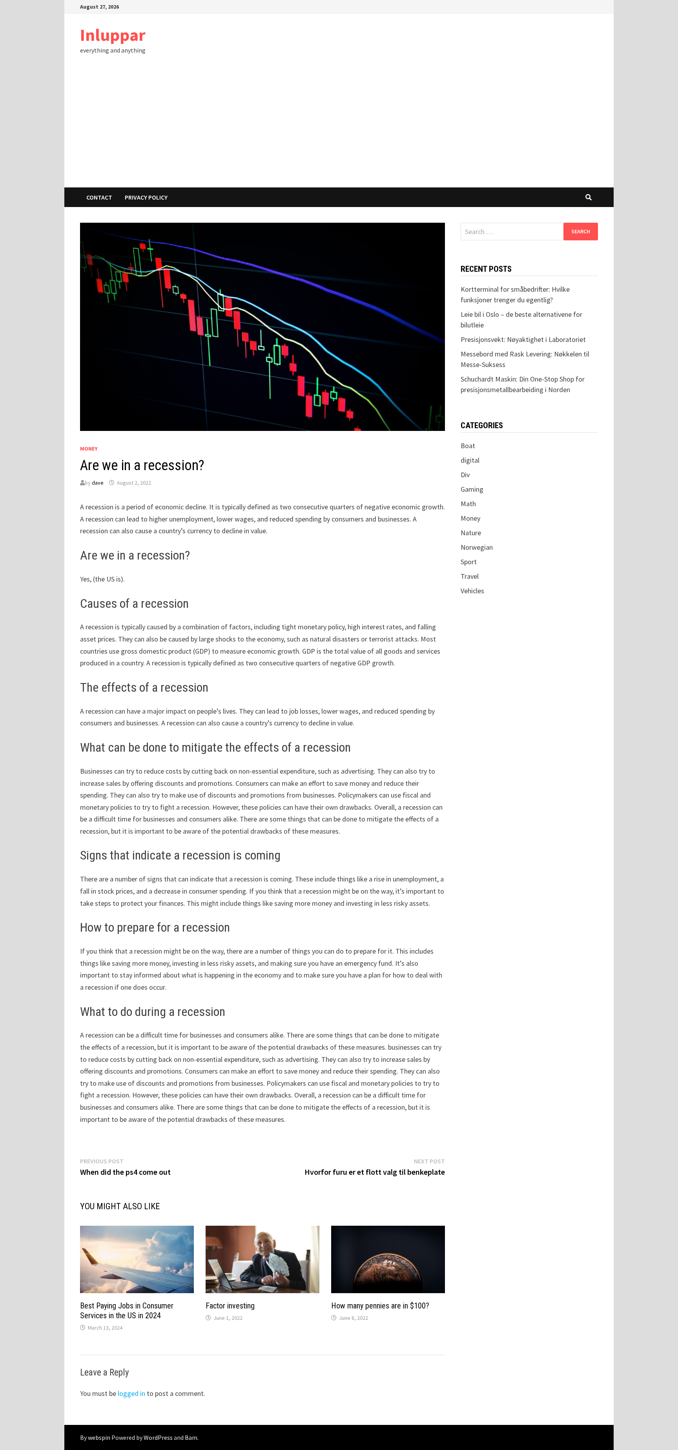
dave (98, 482)
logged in (131, 1393)
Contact (99, 197)
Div (465, 474)
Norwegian (477, 547)
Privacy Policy (146, 197)
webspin (99, 1437)
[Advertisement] (339, 129)
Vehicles (472, 590)
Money (89, 448)
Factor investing (230, 1305)
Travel (470, 576)
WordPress (158, 1437)
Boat (468, 445)
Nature (471, 532)
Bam (191, 1437)
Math (468, 503)
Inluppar (113, 34)
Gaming (472, 489)
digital (470, 460)
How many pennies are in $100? (380, 1305)
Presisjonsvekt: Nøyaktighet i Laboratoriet (523, 339)
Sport (469, 561)
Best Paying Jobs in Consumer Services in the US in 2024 (126, 1310)
